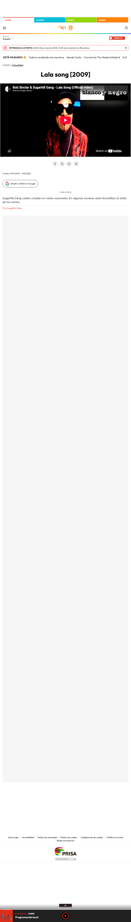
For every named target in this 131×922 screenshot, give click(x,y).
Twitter (62, 164)
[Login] (126, 28)
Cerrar (126, 48)
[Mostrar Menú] (4, 28)
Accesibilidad (28, 837)
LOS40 (8, 20)
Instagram (46, 798)
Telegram (76, 164)
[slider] (65, 909)
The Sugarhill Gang (12, 208)
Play (65, 915)
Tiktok (52, 798)
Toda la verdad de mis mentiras (46, 57)
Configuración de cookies (92, 837)
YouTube (59, 798)
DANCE (70, 20)
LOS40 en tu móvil (115, 837)
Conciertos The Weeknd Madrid (102, 57)
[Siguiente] (126, 57)
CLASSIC (40, 20)
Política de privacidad (47, 837)
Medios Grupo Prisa (65, 859)
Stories (84, 798)
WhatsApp (69, 164)
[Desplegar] (65, 905)
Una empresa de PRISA (65, 851)
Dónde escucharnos (65, 840)
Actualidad (17, 65)
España (6, 38)
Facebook (55, 164)
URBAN (102, 20)
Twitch (78, 798)
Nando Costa (74, 57)
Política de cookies (68, 837)
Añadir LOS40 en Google (22, 183)
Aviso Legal (13, 837)
